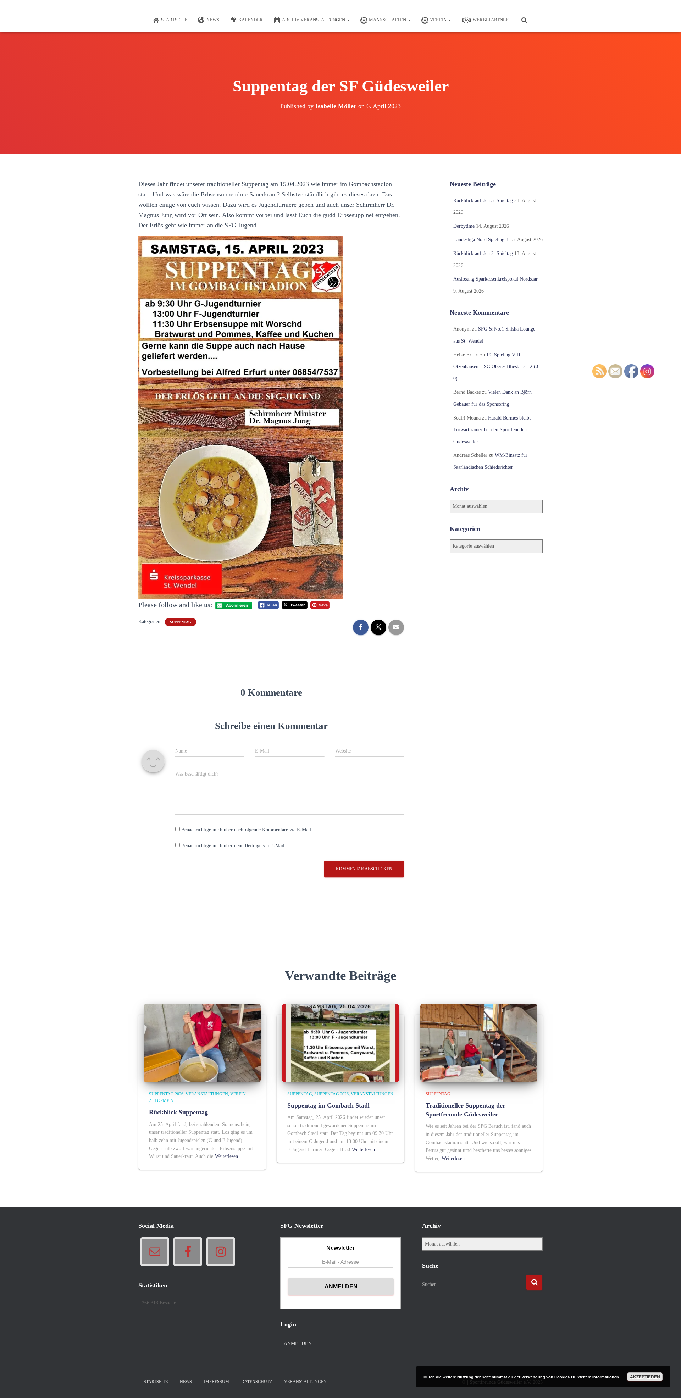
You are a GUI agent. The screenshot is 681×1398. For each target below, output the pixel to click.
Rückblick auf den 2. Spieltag (483, 253)
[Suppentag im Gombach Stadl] (340, 1042)
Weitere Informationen (598, 1377)
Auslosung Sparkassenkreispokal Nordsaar (495, 279)
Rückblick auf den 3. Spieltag (483, 200)
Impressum (216, 1381)
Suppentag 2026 (166, 1094)
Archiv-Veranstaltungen (314, 19)
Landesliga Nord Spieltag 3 (480, 239)
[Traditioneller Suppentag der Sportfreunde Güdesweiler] (478, 1042)
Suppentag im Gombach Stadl (328, 1105)
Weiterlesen (226, 1156)
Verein (439, 19)
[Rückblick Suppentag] (202, 1042)
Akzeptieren (645, 1377)
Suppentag (180, 622)
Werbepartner (490, 19)
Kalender (250, 19)
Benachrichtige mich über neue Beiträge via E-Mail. (233, 845)
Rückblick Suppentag (178, 1112)
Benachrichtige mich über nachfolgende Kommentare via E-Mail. (246, 829)
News (212, 19)
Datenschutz (256, 1381)
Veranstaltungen (207, 1094)
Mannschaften (388, 19)
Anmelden (298, 1343)
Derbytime (464, 226)
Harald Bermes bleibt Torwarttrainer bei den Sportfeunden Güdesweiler (492, 429)
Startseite (174, 19)
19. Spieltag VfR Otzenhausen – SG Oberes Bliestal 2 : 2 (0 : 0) (497, 366)
